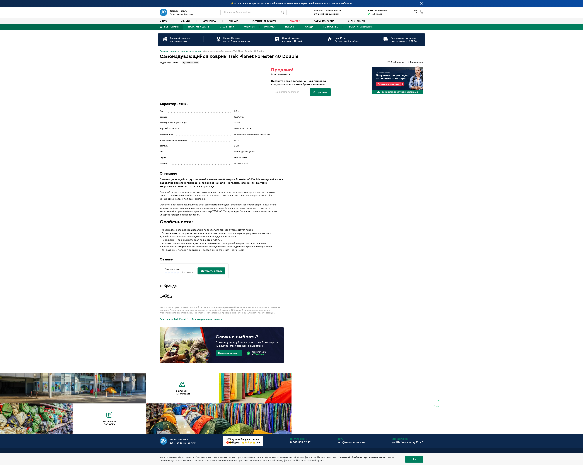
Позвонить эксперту (388, 84)
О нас (163, 21)
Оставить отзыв (211, 271)
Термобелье (330, 27)
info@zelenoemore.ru (351, 442)
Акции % (295, 21)
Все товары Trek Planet (173, 319)
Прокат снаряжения (360, 27)
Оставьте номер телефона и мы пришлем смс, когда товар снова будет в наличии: (298, 83)
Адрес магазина (324, 21)
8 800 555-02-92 (377, 10)
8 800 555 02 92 (300, 442)
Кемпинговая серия (191, 51)
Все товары (171, 27)
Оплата (233, 21)
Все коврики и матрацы (206, 319)
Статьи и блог (356, 21)
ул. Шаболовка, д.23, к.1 (407, 442)
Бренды (185, 21)
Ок (414, 459)
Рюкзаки (269, 27)
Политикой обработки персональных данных (362, 457)
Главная (164, 51)
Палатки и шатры (199, 27)
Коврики (249, 27)
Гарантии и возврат (264, 21)
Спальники (227, 27)
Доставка (209, 21)
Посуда (308, 27)
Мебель (289, 27)
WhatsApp (377, 14)
